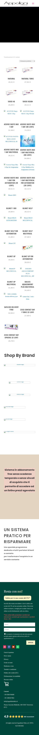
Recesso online (8, 679)
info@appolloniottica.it (11, 701)
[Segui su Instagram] (4, 646)
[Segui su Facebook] (9, 646)
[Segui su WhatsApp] (17, 646)
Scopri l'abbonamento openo (17, 502)
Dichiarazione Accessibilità (12, 676)
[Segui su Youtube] (13, 646)
